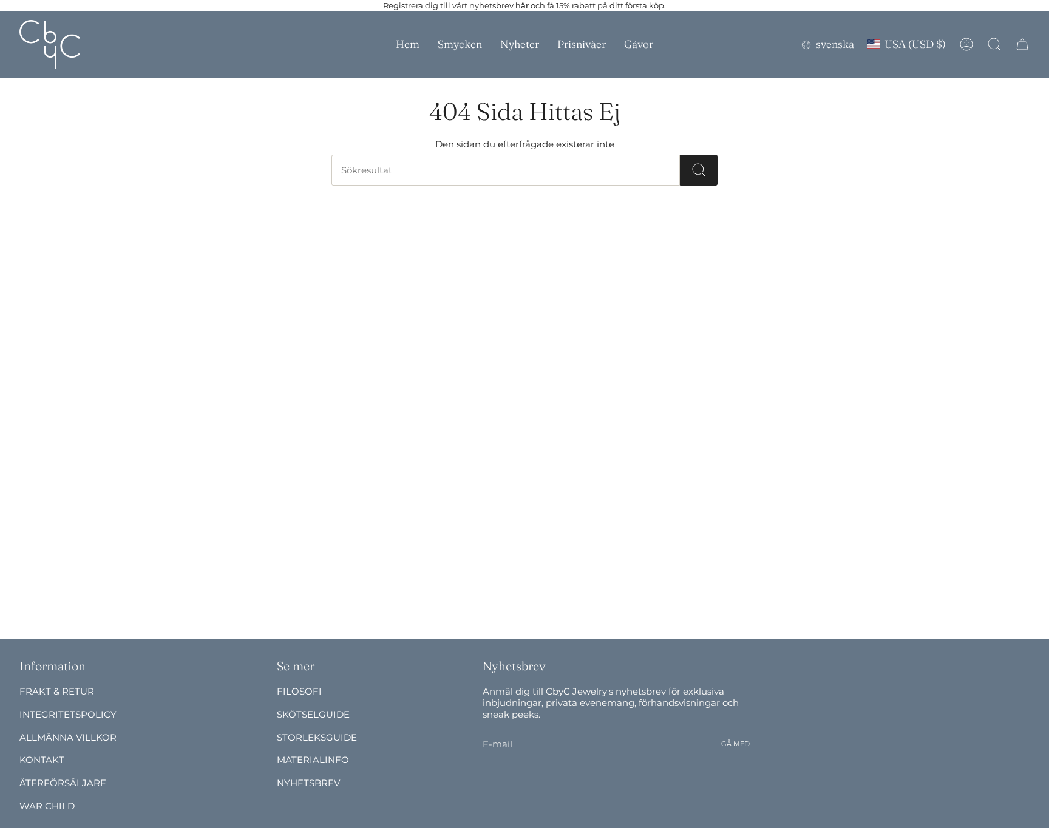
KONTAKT (41, 760)
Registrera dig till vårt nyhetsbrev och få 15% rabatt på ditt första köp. (524, 5)
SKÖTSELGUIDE (313, 714)
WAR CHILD (47, 806)
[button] (460, 44)
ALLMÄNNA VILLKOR (68, 737)
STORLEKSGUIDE (317, 737)
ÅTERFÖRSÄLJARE (62, 783)
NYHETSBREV (308, 783)
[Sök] (699, 170)
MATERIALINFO (313, 760)
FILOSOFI (299, 691)
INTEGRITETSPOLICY (68, 714)
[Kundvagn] (1022, 44)
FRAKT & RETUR (56, 691)
